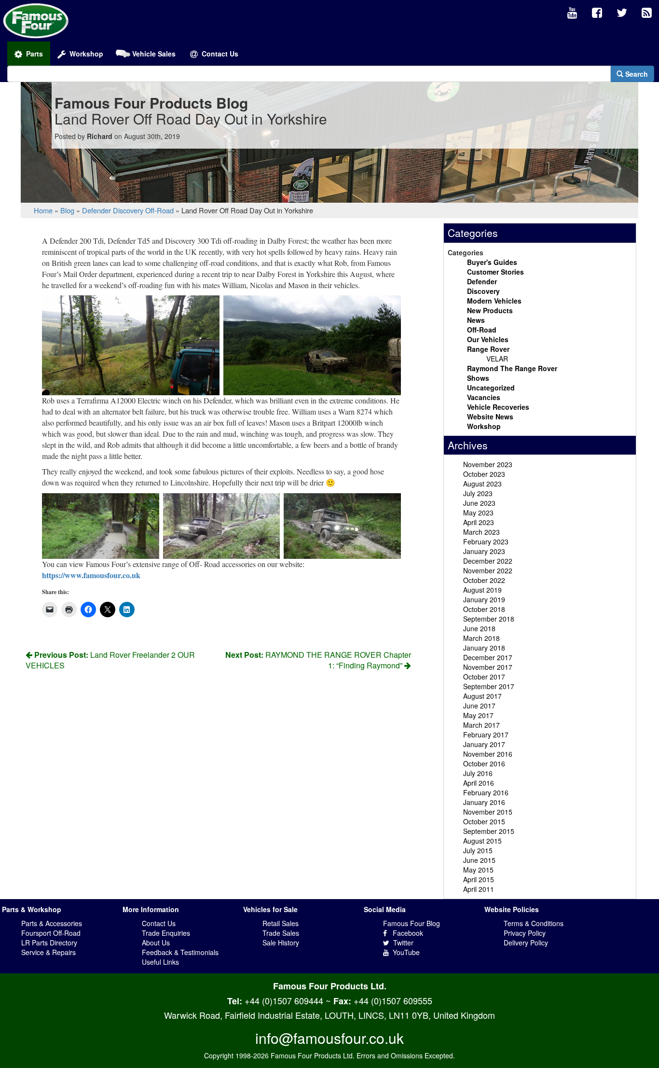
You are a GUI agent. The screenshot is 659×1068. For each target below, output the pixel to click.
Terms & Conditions (533, 923)
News (476, 320)
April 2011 (478, 889)
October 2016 (484, 763)
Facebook (405, 933)
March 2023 (481, 532)
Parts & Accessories (51, 923)
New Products (490, 310)
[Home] (36, 20)
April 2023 (478, 522)
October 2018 (484, 609)
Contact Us (159, 923)
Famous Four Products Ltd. (329, 986)
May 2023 (478, 512)
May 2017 (478, 715)
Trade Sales (280, 933)
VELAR (497, 358)
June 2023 (479, 503)
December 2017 (487, 657)
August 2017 (482, 696)
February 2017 (485, 734)
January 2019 (484, 599)
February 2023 (485, 541)
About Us (156, 942)
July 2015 (478, 850)
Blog (67, 210)
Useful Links (160, 962)
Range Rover (488, 349)
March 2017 (481, 725)
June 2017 (479, 705)
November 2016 (487, 754)
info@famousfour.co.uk (329, 1037)
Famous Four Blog (411, 923)
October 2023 (484, 474)
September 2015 (488, 831)
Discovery (128, 210)
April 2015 (478, 879)
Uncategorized (491, 387)
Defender (96, 210)
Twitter (401, 942)
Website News (490, 416)
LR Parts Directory (49, 942)
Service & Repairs (48, 952)
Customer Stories (495, 272)
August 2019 (482, 590)
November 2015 (487, 812)
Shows (478, 378)
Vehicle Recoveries (498, 407)
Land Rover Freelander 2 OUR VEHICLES (110, 660)
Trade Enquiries (166, 933)
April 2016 (478, 783)
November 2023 (487, 464)
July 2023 (478, 493)
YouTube (404, 952)
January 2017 (484, 744)
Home (43, 210)
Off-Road (159, 210)
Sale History (280, 942)
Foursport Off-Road (51, 933)
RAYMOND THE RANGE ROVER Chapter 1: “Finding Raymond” (318, 660)
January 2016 (484, 802)
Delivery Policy (526, 942)
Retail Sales (280, 923)
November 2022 (487, 570)
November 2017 (487, 667)
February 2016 (485, 792)
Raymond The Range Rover (512, 368)
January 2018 (484, 647)
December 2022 (487, 561)
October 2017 (484, 676)
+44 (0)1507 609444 (284, 1000)
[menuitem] (572, 13)
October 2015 (484, 821)
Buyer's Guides (492, 262)
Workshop (484, 426)
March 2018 (481, 638)
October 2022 (484, 580)
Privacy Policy (525, 933)
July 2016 (478, 773)
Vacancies (483, 397)
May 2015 (478, 869)
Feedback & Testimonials (180, 952)
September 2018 (488, 619)
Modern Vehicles (494, 300)
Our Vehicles (487, 339)
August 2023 (482, 483)
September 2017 (488, 686)
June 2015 (479, 860)
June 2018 (479, 628)
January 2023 (484, 551)
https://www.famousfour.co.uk (91, 575)
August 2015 (482, 841)
